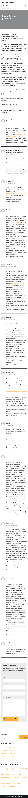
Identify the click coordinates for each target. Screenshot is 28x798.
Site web (5, 690)
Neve (7, 796)
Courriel (5, 684)
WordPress (19, 796)
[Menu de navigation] (25, 5)
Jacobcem (9, 264)
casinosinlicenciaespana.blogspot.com (16, 391)
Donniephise (10, 523)
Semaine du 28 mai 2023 (7, 759)
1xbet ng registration (15, 222)
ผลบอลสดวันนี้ (5, 786)
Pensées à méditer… (15, 786)
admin (5, 23)
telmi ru (8, 423)
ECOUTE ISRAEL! (17, 774)
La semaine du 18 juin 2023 (8, 750)
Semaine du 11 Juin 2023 (8, 753)
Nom (4, 677)
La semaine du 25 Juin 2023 (8, 748)
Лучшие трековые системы (13, 437)
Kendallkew (9, 456)
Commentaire (7, 697)
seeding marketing (6, 774)
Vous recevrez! (16, 783)
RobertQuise (10, 372)
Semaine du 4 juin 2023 (7, 756)
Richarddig (9, 578)
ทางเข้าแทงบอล (10, 643)
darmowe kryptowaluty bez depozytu (10, 769)
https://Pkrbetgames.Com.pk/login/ (10, 777)
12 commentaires (20, 23)
